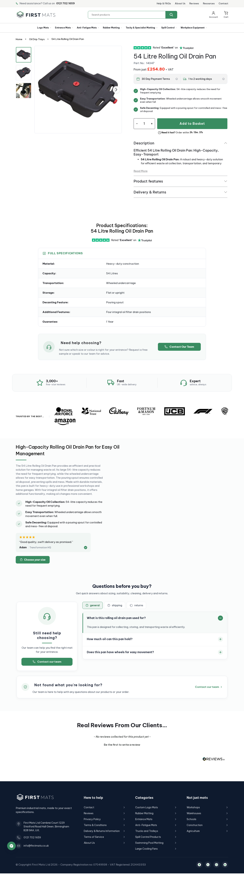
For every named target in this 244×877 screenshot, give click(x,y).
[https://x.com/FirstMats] (208, 864)
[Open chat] (11, 846)
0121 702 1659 (65, 3)
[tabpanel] (78, 89)
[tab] (92, 605)
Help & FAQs (164, 3)
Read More (141, 171)
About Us (180, 3)
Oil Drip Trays (37, 39)
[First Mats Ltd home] (36, 14)
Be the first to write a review (122, 744)
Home (19, 39)
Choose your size (35, 559)
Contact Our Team (182, 346)
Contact (223, 3)
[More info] (176, 79)
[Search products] (171, 15)
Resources (209, 3)
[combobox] (132, 15)
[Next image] (116, 89)
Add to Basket (192, 124)
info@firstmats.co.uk (36, 845)
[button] (226, 14)
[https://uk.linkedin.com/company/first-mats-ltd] (225, 864)
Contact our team (49, 661)
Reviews (194, 3)
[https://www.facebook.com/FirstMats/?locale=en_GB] (199, 864)
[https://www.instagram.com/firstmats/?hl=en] (216, 864)
